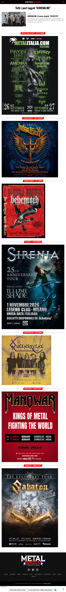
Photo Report (47, 574)
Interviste (25, 574)
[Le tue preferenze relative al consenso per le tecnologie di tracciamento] (63, 589)
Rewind (19, 574)
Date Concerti (38, 574)
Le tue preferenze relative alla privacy (40, 590)
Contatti (33, 576)
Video (54, 574)
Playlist (59, 574)
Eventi (31, 574)
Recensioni (12, 574)
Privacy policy (47, 583)
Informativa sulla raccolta (18, 590)
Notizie (6, 574)
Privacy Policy (4, 586)
